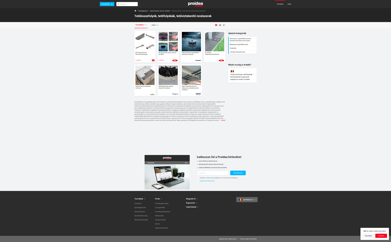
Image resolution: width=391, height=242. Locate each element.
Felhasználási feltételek (248, 239)
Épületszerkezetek (141, 220)
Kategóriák (105, 4)
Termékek (138, 199)
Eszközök (138, 203)
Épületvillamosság (141, 216)
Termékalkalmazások (162, 212)
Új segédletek (160, 208)
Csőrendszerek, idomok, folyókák (160, 11)
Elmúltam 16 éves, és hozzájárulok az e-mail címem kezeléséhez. (219, 178)
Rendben (381, 236)
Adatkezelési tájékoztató (207, 181)
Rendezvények (160, 220)
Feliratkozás (238, 173)
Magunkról (191, 199)
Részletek (368, 236)
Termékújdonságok (162, 203)
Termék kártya (145, 46)
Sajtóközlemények (161, 228)
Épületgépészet (143, 11)
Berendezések (139, 212)
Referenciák (159, 216)
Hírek (157, 199)
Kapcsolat (190, 203)
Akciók (157, 224)
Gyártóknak (191, 207)
